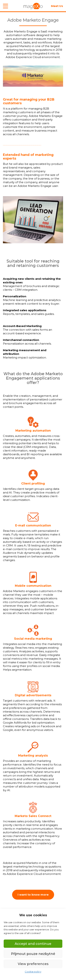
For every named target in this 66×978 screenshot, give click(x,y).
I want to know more (33, 894)
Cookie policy (33, 971)
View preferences (33, 964)
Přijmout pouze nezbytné (33, 954)
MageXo (33, 6)
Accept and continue (33, 944)
